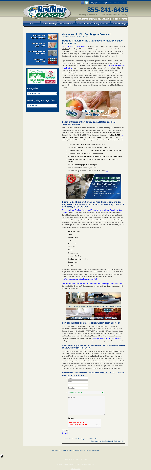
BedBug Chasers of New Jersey (73, 46)
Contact (108, 3)
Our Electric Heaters (66, 24)
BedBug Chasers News (101, 24)
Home (32, 24)
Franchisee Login (119, 3)
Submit (65, 431)
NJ (107, 171)
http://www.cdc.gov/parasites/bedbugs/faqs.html (79, 279)
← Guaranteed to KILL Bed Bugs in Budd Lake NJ (79, 439)
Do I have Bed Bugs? (84, 24)
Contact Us (82, 450)
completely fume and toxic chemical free (106, 338)
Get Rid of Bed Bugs (119, 24)
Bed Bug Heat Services (92, 450)
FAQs (93, 3)
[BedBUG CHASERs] (47, 19)
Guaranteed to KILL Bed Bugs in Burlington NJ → (108, 441)
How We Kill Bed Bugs (49, 24)
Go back (65, 433)
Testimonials (100, 3)
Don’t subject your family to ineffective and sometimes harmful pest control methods (92, 283)
